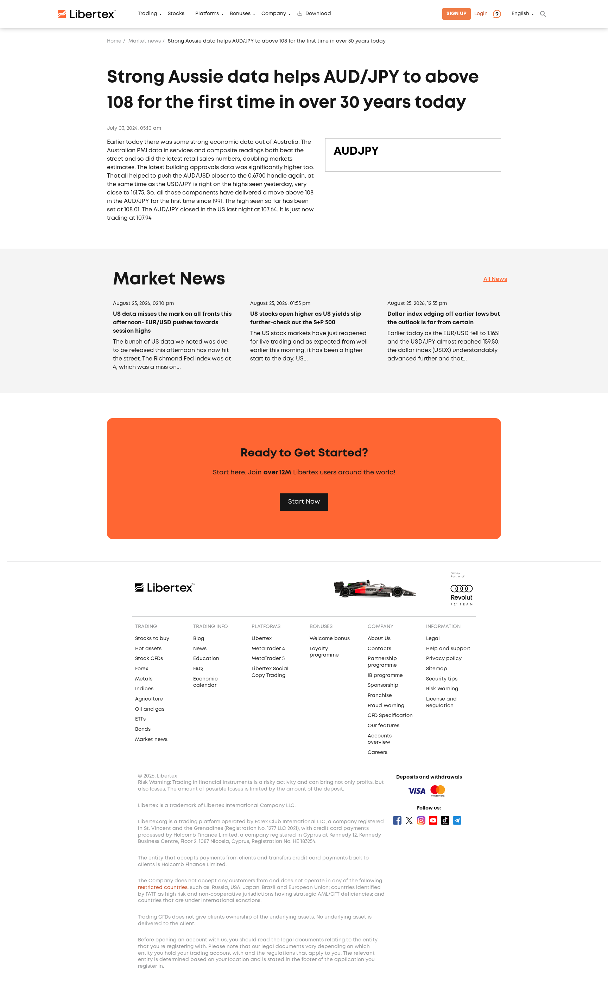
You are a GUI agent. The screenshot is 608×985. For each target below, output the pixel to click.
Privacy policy (444, 659)
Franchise (380, 695)
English (520, 14)
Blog (198, 639)
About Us (379, 639)
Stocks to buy (152, 639)
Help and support (448, 649)
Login (481, 14)
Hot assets (148, 649)
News (200, 649)
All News (495, 279)
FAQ (198, 669)
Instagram (421, 820)
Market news (144, 41)
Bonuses (240, 14)
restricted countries (163, 887)
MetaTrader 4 (268, 649)
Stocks (176, 14)
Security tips (441, 679)
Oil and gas (149, 709)
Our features (383, 726)
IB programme (385, 675)
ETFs (140, 719)
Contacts (379, 649)
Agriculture (149, 699)
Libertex (262, 639)
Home (114, 41)
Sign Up (456, 14)
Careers (377, 752)
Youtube (433, 820)
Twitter (409, 820)
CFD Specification (390, 716)
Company (273, 14)
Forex (141, 669)
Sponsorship (383, 685)
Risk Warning (442, 689)
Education (206, 659)
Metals (143, 679)
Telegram (457, 820)
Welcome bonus (330, 639)
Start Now (304, 502)
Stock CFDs (149, 659)
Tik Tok (445, 820)
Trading (147, 14)
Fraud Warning (386, 706)
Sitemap (436, 669)
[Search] (543, 14)
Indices (144, 689)
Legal (433, 639)
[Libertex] (87, 14)
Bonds (143, 729)
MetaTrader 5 (268, 659)
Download (318, 14)
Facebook (397, 820)
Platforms (207, 14)
